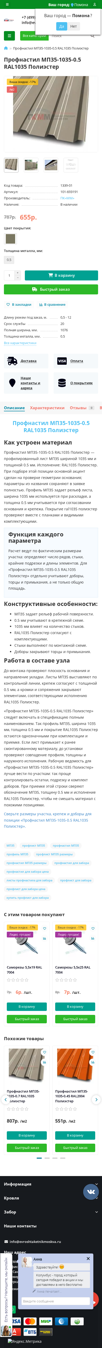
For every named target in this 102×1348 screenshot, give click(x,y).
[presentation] (5, 1099)
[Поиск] (92, 35)
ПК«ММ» (67, 198)
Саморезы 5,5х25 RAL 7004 (72, 970)
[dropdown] (7, 4)
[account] (94, 4)
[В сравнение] (44, 938)
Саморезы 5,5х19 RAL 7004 (24, 970)
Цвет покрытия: (17, 228)
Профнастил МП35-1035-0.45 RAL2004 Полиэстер (71, 1096)
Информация (17, 1184)
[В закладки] (44, 928)
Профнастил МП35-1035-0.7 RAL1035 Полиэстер (23, 1096)
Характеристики (47, 408)
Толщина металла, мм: (23, 250)
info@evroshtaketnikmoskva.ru (35, 1241)
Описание (14, 408)
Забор (10, 1212)
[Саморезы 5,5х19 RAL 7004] (27, 943)
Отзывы (81, 408)
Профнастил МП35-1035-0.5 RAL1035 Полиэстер (51, 426)
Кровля (11, 1198)
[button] (39, 1158)
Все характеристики (20, 342)
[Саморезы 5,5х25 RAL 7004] (75, 943)
